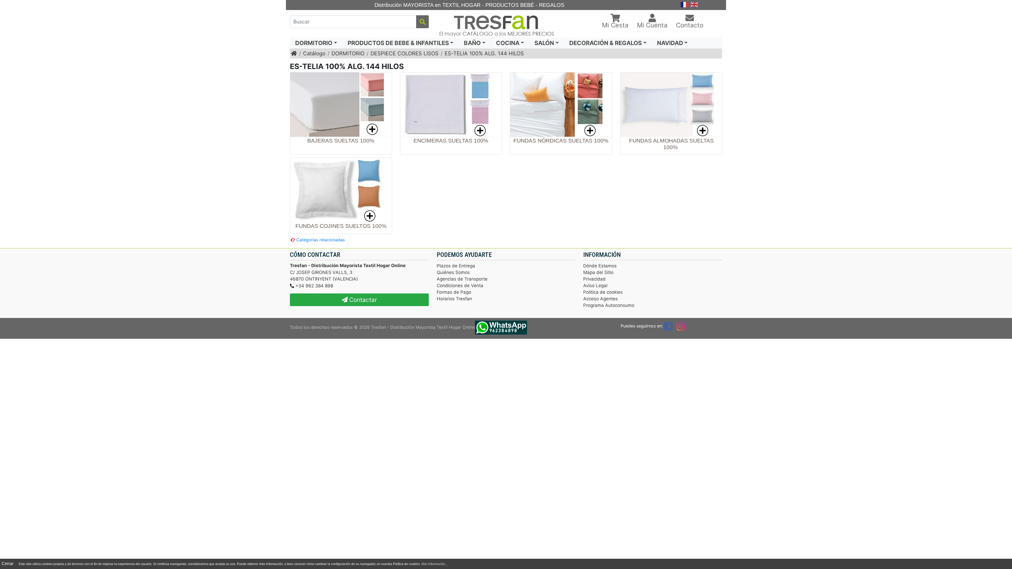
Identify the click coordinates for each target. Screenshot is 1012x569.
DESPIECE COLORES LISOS (405, 53)
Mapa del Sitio (598, 272)
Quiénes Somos (453, 272)
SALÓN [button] (544, 43)
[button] (615, 22)
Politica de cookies (603, 292)
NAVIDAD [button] (670, 43)
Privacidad (594, 279)
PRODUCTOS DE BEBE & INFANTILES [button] (398, 43)
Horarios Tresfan (454, 298)
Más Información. (433, 564)
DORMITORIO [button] (313, 43)
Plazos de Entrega (456, 265)
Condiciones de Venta (460, 285)
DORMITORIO (348, 53)
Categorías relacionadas (320, 239)
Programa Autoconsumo (608, 305)
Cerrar (7, 563)
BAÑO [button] (472, 43)
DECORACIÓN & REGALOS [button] (605, 43)
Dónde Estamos (600, 265)
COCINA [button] (507, 43)
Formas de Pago (454, 292)
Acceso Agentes (600, 298)
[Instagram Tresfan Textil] (681, 325)
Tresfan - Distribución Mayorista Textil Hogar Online (423, 327)
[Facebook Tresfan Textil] (668, 325)
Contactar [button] (362, 299)
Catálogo (314, 53)
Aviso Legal (595, 285)
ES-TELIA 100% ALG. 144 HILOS (484, 53)
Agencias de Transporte (462, 279)
